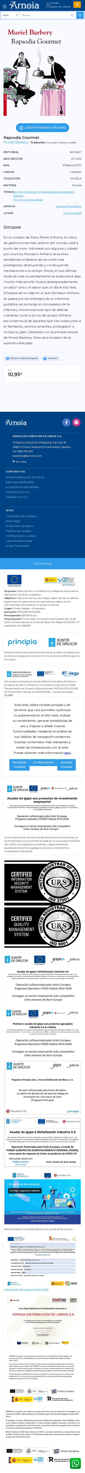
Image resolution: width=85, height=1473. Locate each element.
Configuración (43, 762)
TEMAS (8, 191)
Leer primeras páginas (45, 127)
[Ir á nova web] (77, 4)
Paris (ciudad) (72, 213)
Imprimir (52, 358)
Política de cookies (18, 530)
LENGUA (9, 206)
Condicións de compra (21, 516)
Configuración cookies (21, 535)
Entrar (55, 3)
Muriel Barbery (16, 142)
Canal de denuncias (19, 540)
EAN (6, 165)
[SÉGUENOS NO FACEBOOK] (66, 422)
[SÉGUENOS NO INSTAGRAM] (76, 422)
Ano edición (13, 158)
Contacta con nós (17, 492)
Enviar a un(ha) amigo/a (24, 358)
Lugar (8, 213)
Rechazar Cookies (19, 765)
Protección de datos (19, 526)
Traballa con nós (16, 497)
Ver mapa (21, 461)
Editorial (11, 152)
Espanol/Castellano (68, 206)
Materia (10, 185)
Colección (12, 178)
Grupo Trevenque (18, 545)
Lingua (9, 171)
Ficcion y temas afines (28, 199)
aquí (67, 753)
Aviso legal (13, 521)
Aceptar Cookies (66, 765)
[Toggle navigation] (4, 6)
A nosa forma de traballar (22, 487)
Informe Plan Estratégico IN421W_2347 (26, 1289)
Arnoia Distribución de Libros (25, 477)
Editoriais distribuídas (20, 482)
